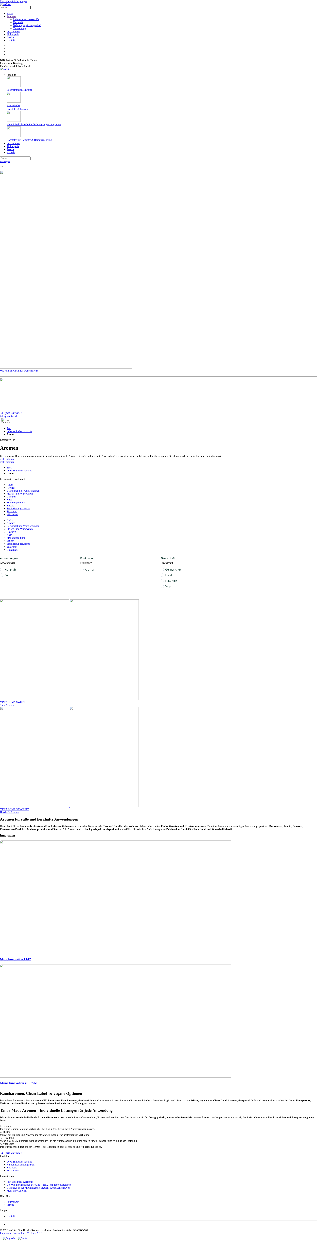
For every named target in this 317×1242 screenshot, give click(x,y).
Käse (9, 499)
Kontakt (11, 40)
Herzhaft (10, 569)
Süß (7, 575)
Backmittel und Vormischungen (23, 490)
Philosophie (13, 34)
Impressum (5, 1233)
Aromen (11, 487)
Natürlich (171, 581)
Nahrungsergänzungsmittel (27, 25)
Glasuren (11, 496)
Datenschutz (19, 1233)
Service (10, 37)
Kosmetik (18, 22)
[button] (5, 421)
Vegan (169, 586)
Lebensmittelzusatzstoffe (26, 19)
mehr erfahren (7, 459)
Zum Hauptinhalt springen (13, 1)
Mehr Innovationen (17, 1190)
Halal (168, 575)
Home (10, 13)
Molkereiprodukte (16, 502)
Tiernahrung (19, 28)
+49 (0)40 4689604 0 (11, 413)
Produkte (11, 16)
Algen (10, 484)
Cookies (31, 1233)
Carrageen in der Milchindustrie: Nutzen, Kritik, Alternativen (38, 1187)
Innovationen (13, 31)
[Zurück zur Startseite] (5, 4)
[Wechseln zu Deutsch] (23, 1238)
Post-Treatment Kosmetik (20, 1181)
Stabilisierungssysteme (18, 508)
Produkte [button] (11, 74)
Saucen (10, 505)
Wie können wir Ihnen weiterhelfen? (19, 370)
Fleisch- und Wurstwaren (20, 493)
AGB (39, 1233)
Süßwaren (12, 511)
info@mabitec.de (9, 416)
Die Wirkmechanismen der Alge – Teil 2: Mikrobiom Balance (39, 1184)
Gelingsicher (173, 569)
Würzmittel (12, 514)
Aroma (89, 569)
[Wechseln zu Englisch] (8, 1238)
